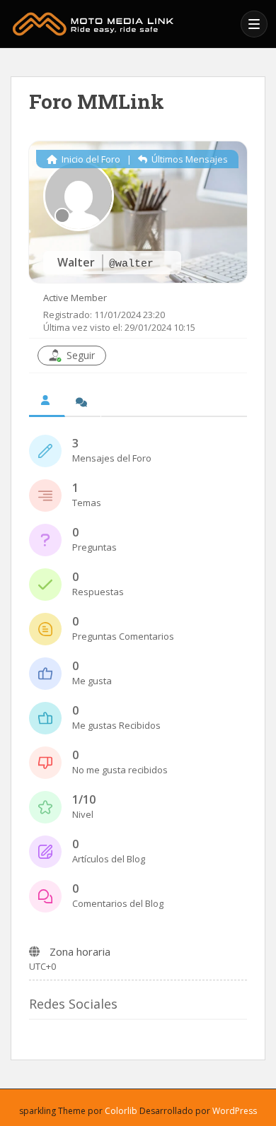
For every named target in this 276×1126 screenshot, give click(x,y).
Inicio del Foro (89, 159)
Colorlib (121, 1111)
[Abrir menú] (254, 24)
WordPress (234, 1111)
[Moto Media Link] (121, 24)
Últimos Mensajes (188, 159)
